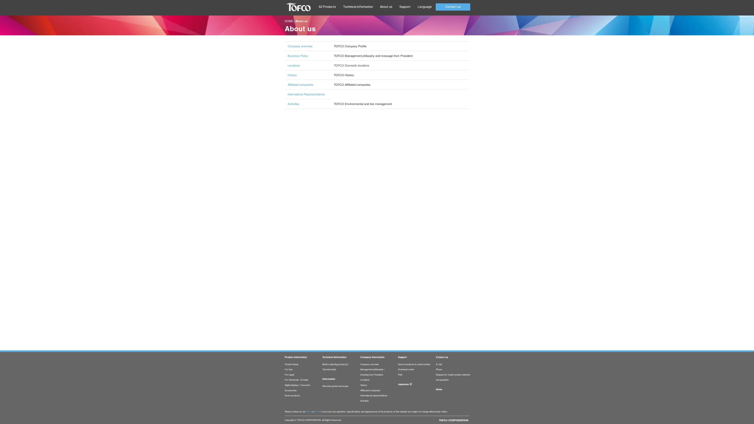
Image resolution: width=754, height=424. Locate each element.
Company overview (300, 46)
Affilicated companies (370, 390)
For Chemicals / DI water (296, 379)
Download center (406, 369)
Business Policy (298, 56)
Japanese (403, 384)
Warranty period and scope (335, 385)
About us (386, 7)
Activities (293, 104)
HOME (289, 21)
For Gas (289, 369)
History (292, 75)
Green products (292, 395)
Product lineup (291, 364)
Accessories (291, 390)
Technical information (358, 7)
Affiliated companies (300, 84)
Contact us (453, 7)
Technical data (329, 369)
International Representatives (306, 94)
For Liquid (289, 374)
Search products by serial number (414, 364)
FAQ (400, 374)
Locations (294, 65)
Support (405, 7)
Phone (439, 369)
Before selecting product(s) (335, 364)
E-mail (439, 364)
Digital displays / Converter (297, 385)
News (439, 389)
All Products (327, 7)
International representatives (373, 395)
